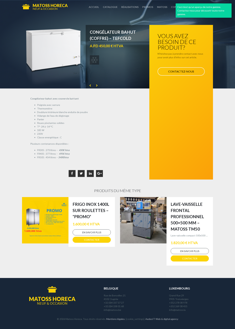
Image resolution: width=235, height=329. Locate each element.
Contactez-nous (181, 71)
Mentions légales (115, 318)
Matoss (162, 6)
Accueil (94, 6)
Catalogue (110, 6)
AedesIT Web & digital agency (161, 318)
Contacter (91, 239)
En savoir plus (91, 232)
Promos (147, 6)
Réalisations (129, 6)
